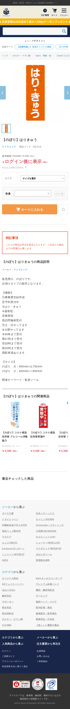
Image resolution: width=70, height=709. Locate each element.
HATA (5, 560)
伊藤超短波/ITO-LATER (14, 525)
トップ (5, 55)
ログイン (6, 650)
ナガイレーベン (10, 519)
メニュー (64, 15)
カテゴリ (7, 572)
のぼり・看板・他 (43, 55)
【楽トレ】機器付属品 (47, 625)
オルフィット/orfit (45, 536)
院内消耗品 (8, 613)
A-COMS (7, 625)
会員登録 (41, 650)
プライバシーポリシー (13, 661)
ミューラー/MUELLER (48, 542)
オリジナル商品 (10, 578)
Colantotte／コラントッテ (50, 525)
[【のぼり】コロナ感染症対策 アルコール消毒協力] (15, 427)
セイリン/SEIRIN (45, 519)
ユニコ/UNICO (9, 542)
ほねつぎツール (44, 554)
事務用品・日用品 (45, 619)
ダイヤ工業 (8, 513)
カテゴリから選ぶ (12, 637)
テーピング (41, 595)
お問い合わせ (43, 656)
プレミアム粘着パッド (47, 584)
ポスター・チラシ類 (22, 55)
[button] (3, 93)
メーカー (7, 507)
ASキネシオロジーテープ (49, 578)
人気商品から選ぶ (12, 643)
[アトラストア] (6, 12)
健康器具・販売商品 (46, 613)
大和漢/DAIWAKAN (46, 531)
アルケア (6, 536)
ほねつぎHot (8, 590)
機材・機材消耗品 (45, 590)
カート (54, 15)
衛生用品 (6, 607)
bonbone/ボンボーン (13, 548)
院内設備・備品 (44, 607)
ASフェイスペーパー (13, 584)
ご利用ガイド (8, 656)
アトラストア (9, 146)
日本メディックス (45, 513)
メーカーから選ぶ (47, 637)
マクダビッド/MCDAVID (48, 548)
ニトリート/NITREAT (13, 554)
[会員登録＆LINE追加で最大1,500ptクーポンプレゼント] (35, 21)
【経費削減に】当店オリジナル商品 (34, 46)
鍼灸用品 (6, 595)
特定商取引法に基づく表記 (15, 666)
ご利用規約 (42, 661)
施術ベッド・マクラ (46, 601)
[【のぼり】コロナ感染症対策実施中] (43, 427)
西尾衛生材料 (43, 560)
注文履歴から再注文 (49, 643)
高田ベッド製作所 (11, 531)
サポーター (8, 601)
